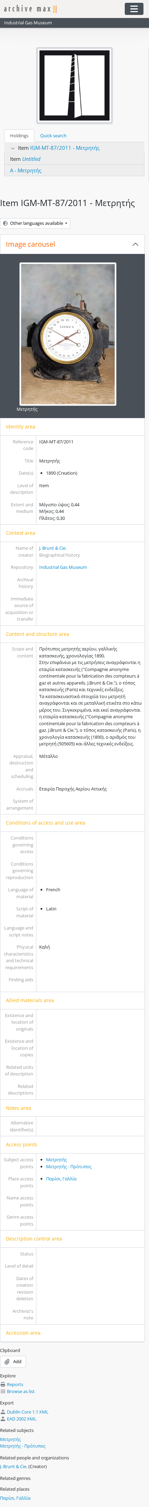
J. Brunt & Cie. (53, 548)
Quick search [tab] (53, 135)
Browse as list (21, 1391)
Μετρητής (27, 409)
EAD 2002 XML (21, 1419)
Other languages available (36, 223)
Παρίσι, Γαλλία (61, 1179)
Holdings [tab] (19, 135)
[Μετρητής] (68, 333)
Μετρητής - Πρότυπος (68, 1166)
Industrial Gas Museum (63, 567)
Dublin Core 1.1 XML (28, 1412)
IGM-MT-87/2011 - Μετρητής (64, 147)
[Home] (60, 9)
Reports (15, 1384)
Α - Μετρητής (25, 170)
